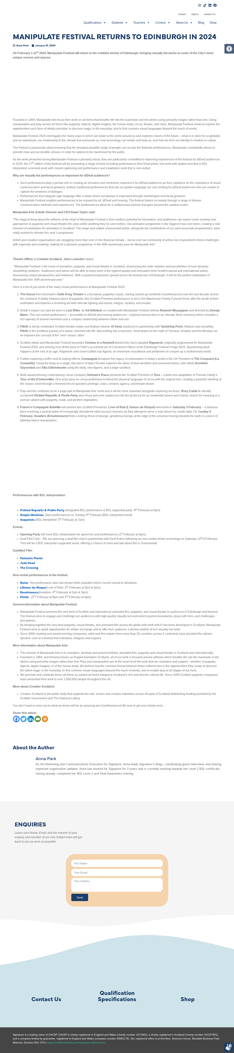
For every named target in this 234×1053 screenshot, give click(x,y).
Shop (213, 22)
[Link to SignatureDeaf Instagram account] (199, 5)
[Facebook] (16, 719)
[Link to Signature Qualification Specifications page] (117, 972)
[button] (229, 49)
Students (117, 22)
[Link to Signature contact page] (46, 972)
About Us (182, 22)
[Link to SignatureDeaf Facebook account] (215, 5)
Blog (201, 22)
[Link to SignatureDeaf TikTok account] (204, 5)
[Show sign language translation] (228, 1047)
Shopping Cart (173, 14)
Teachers (139, 22)
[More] (45, 719)
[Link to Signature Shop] (187, 972)
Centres (160, 22)
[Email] (38, 719)
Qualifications (92, 22)
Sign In (194, 14)
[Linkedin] (30, 719)
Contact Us (210, 14)
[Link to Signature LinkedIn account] (210, 5)
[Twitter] (23, 719)
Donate (182, 14)
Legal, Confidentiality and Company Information (76, 1042)
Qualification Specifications (117, 995)
